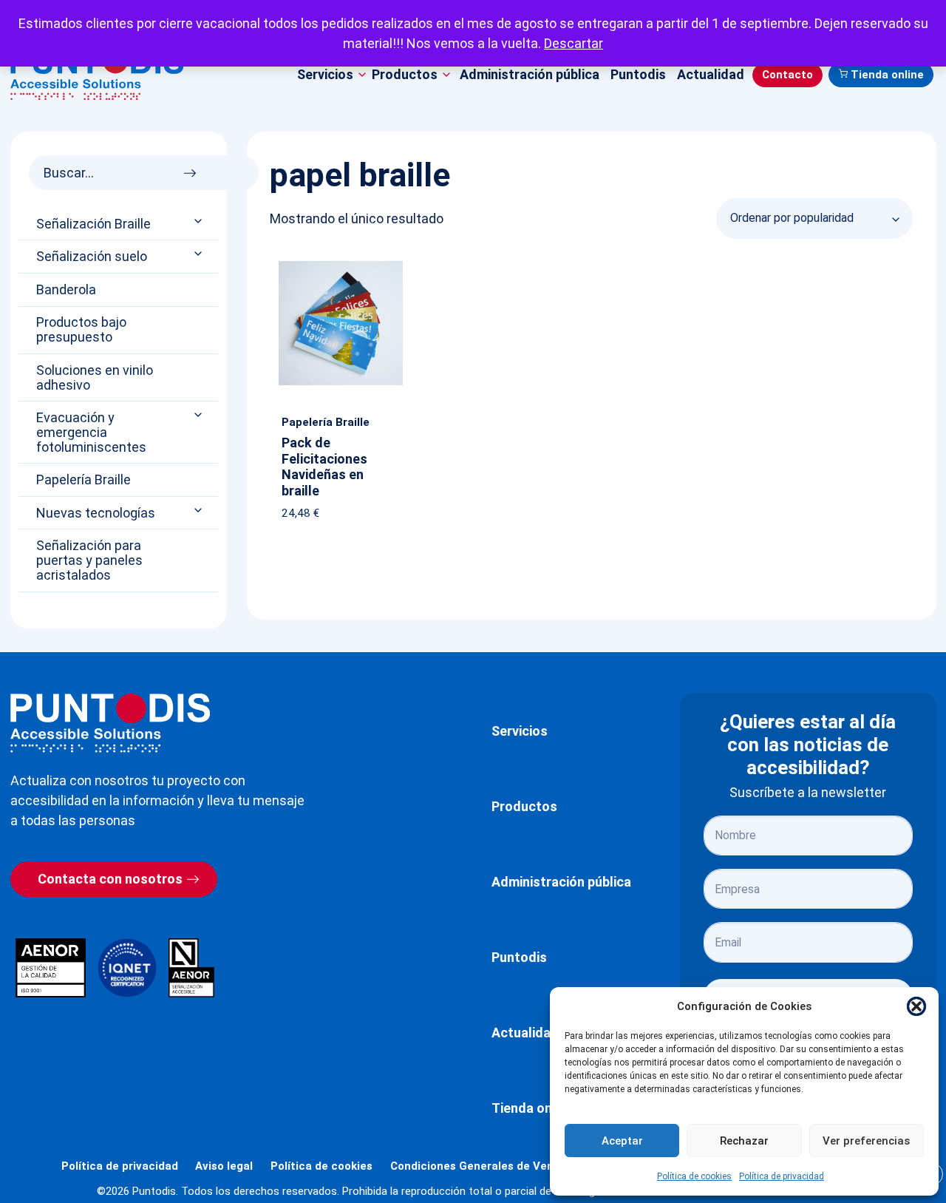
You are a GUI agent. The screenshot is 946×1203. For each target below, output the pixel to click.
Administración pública (529, 74)
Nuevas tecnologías (95, 513)
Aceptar (622, 1141)
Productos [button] (405, 74)
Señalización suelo (91, 256)
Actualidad (710, 74)
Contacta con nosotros (110, 879)
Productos (524, 806)
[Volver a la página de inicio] (110, 723)
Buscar (194, 169)
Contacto (787, 74)
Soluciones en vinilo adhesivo (94, 378)
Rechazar (744, 1141)
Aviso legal (224, 1166)
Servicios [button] (325, 74)
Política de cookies (694, 1176)
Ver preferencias (866, 1141)
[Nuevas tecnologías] (199, 510)
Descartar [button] (573, 43)
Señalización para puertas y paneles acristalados (89, 560)
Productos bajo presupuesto (81, 330)
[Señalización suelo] (199, 254)
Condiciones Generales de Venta (477, 1166)
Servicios (519, 731)
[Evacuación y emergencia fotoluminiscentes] (199, 415)
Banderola (66, 289)
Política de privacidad (781, 1176)
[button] (916, 1006)
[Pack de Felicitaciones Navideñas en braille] (341, 264)
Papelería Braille (83, 479)
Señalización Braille (93, 224)
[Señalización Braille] (199, 220)
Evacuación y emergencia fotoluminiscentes (91, 432)
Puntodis (638, 74)
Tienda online (887, 74)
